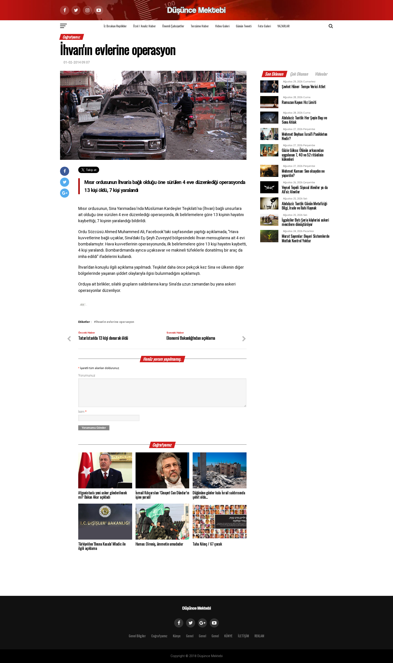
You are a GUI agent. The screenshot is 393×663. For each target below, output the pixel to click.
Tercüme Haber (200, 25)
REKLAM (259, 635)
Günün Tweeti (244, 25)
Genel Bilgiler (137, 635)
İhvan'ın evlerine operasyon (115, 322)
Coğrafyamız (159, 635)
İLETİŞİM (243, 635)
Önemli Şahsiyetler (173, 25)
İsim (82, 411)
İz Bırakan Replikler (115, 25)
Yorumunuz (86, 375)
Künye (177, 635)
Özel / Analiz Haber (144, 25)
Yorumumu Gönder (94, 427)
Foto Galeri (264, 25)
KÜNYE (228, 635)
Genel (189, 635)
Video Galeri (222, 25)
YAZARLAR (283, 25)
